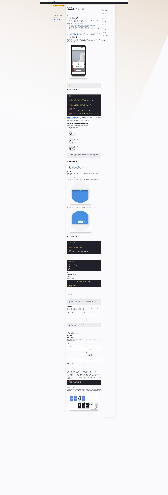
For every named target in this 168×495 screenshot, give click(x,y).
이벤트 (72, 1)
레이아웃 (103, 18)
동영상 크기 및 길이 (105, 27)
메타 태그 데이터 (104, 13)
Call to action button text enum (106, 15)
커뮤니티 (67, 1)
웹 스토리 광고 (56, 17)
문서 (63, 1)
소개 (59, 1)
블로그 (76, 1)
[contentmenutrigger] (108, 9)
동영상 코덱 (104, 32)
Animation (103, 38)
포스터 (68, 240)
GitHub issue (92, 159)
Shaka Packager (70, 359)
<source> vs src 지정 (105, 26)
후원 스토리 (103, 40)
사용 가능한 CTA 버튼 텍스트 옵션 (72, 117)
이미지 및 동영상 (104, 21)
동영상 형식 (104, 29)
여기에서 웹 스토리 (70, 413)
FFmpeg (69, 346)
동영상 (103, 24)
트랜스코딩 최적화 (105, 35)
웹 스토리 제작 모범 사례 (57, 19)
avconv (69, 352)
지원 (79, 1)
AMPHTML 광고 (80, 25)
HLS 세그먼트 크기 (105, 37)
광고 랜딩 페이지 (104, 16)
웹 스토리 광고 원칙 (104, 10)
